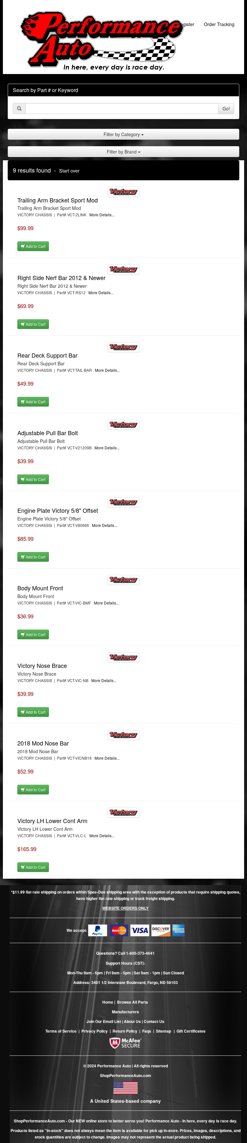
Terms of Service (61, 1031)
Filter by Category (122, 134)
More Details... (101, 214)
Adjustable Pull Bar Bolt (47, 432)
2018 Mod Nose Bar (43, 743)
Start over (69, 170)
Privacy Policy (94, 1031)
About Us (132, 1021)
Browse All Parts (132, 1002)
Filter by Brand (122, 151)
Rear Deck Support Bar (47, 355)
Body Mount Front (40, 588)
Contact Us (154, 1021)
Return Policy (125, 1031)
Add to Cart (35, 246)
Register (185, 24)
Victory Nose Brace (42, 665)
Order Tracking (219, 24)
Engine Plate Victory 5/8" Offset (57, 510)
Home (107, 1002)
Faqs (146, 1031)
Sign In (160, 24)
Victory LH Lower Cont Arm (52, 820)
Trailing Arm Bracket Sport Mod (57, 200)
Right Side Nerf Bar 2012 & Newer (61, 277)
